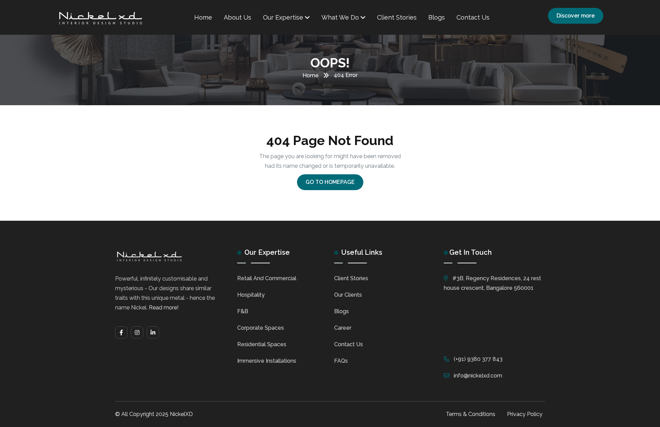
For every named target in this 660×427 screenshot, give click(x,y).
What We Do (341, 17)
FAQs (341, 361)
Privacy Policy (524, 414)
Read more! (163, 307)
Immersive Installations (266, 361)
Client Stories (397, 17)
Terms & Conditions (470, 414)
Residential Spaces (261, 344)
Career (342, 328)
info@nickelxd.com (478, 375)
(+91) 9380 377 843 (478, 359)
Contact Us (473, 17)
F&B (242, 311)
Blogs (436, 17)
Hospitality (251, 295)
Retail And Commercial (266, 278)
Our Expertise (284, 17)
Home (203, 17)
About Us (237, 17)
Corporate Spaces (260, 328)
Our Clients (348, 295)
